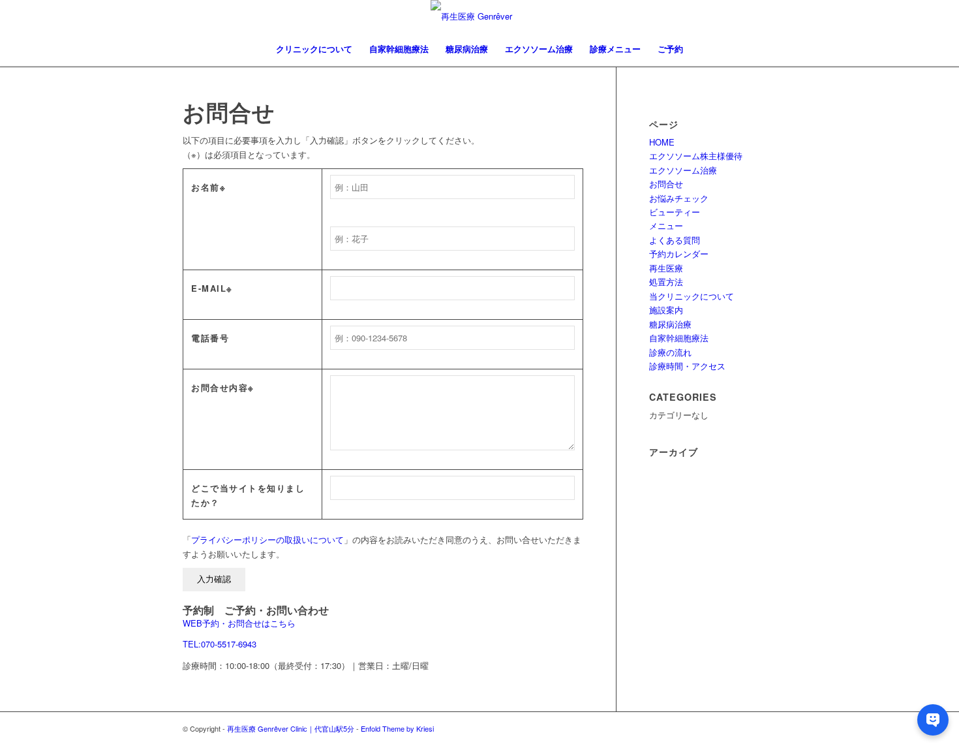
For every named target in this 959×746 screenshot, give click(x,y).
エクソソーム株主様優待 (695, 155)
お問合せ (666, 184)
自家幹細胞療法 (678, 338)
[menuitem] (314, 49)
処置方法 (666, 281)
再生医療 (666, 268)
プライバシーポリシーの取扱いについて (267, 539)
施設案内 (666, 309)
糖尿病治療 (670, 324)
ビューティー (674, 212)
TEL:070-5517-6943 (219, 644)
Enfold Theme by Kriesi (397, 728)
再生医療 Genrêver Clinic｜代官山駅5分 (290, 728)
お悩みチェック (678, 198)
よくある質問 (674, 240)
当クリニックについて (691, 296)
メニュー (666, 225)
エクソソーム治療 (683, 170)
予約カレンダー (678, 253)
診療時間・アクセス (687, 366)
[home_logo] (479, 16)
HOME (662, 142)
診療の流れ (670, 352)
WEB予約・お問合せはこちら (239, 623)
